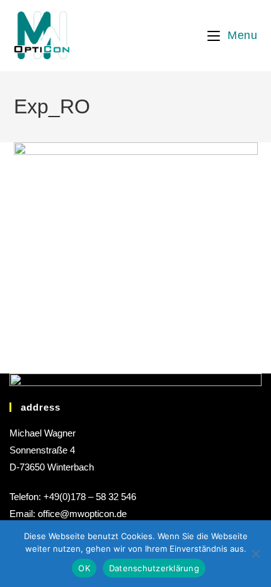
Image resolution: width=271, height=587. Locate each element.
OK (84, 568)
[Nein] (255, 553)
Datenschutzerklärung (154, 568)
